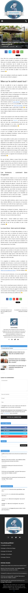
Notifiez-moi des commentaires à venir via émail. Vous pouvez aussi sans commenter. (14, 412)
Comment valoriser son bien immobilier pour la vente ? (6, 311)
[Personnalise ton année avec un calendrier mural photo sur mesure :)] (4, 367)
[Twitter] (15, 340)
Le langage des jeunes (6, 545)
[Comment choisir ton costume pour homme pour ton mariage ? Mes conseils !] (4, 360)
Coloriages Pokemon (5, 557)
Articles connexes (6, 346)
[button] (26, 21)
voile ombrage (16, 101)
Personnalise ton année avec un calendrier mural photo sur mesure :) (17, 367)
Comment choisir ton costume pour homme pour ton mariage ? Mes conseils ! (17, 360)
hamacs (15, 120)
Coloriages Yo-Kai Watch (6, 554)
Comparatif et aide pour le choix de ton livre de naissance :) (12, 466)
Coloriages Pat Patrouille (6, 551)
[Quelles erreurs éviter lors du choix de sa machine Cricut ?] (4, 353)
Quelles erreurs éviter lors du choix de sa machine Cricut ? (14, 454)
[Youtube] (18, 340)
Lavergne (3, 503)
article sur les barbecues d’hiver (8, 270)
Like (25, 427)
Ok (14, 590)
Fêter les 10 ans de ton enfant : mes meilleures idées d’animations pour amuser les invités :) (13, 460)
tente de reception (18, 105)
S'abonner (24, 436)
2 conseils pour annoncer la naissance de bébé (20, 310)
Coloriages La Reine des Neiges (8, 548)
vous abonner (6, 413)
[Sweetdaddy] (14, 9)
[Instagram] (12, 340)
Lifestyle (2, 355)
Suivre (24, 430)
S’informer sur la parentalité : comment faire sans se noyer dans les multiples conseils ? (13, 472)
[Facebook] (9, 340)
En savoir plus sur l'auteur (7, 348)
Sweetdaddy (5, 46)
